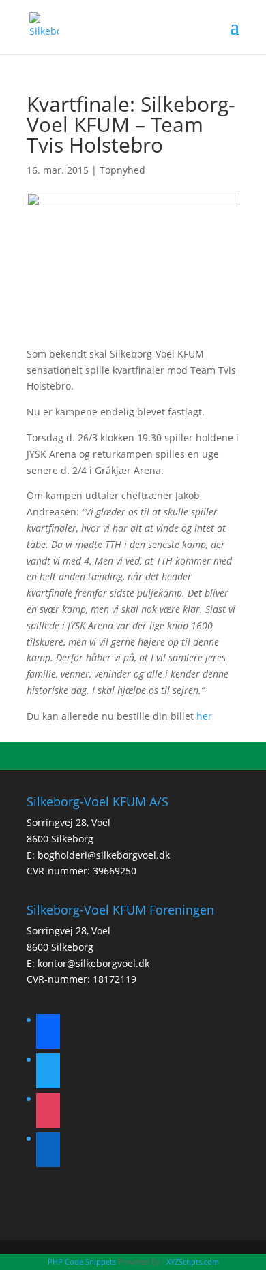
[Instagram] (48, 1112)
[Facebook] (48, 1033)
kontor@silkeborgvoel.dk (93, 963)
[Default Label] (48, 1151)
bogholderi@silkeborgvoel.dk (104, 854)
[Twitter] (48, 1072)
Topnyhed (122, 169)
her (204, 716)
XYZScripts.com (192, 1261)
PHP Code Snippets (82, 1261)
